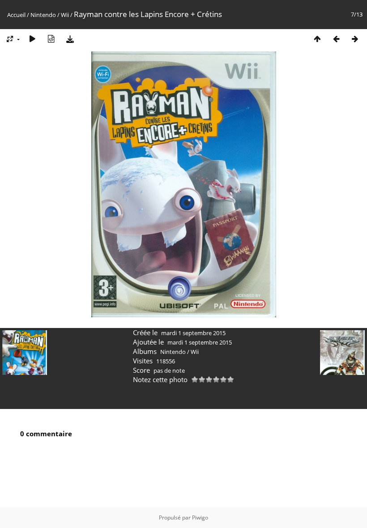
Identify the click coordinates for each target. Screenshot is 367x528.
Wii (65, 15)
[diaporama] (32, 39)
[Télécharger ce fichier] (69, 39)
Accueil (16, 15)
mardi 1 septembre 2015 (193, 333)
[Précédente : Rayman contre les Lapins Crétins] (336, 39)
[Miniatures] (317, 39)
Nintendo (43, 15)
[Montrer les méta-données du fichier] (51, 39)
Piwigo (200, 517)
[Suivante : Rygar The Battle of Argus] (355, 39)
